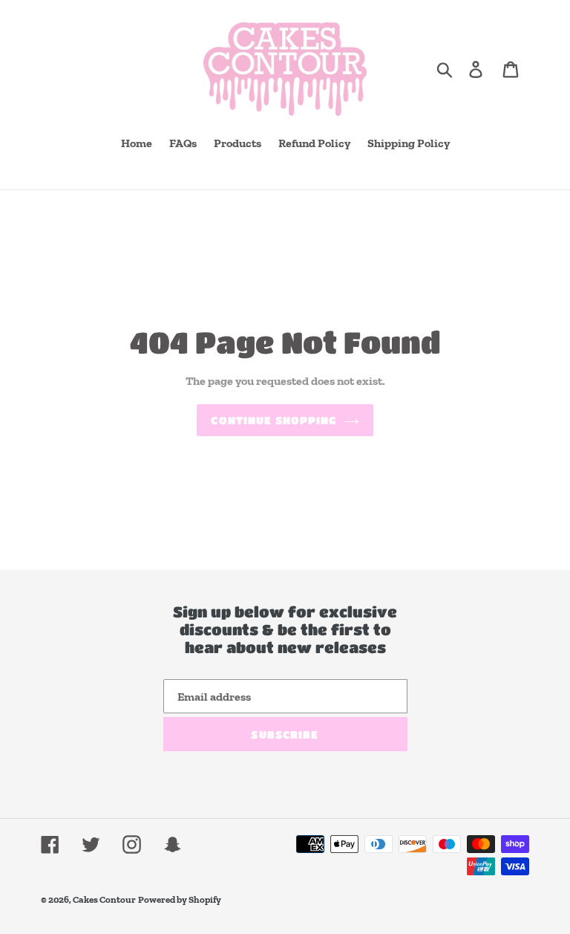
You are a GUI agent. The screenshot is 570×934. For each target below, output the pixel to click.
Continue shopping (273, 420)
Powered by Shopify (179, 899)
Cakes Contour (104, 899)
